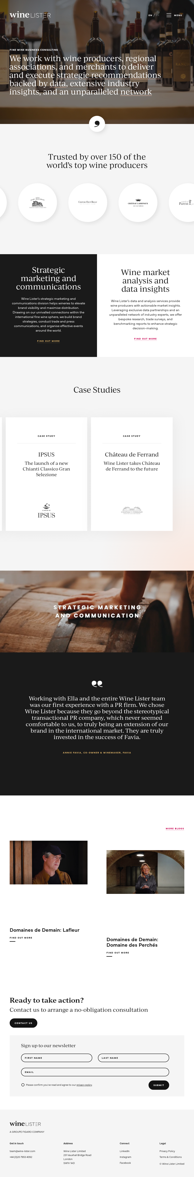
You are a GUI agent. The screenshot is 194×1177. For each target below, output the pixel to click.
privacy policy (84, 1084)
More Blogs (175, 828)
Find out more (48, 340)
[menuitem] (172, 1151)
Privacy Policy (167, 1151)
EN (150, 15)
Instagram (125, 1156)
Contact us (23, 1022)
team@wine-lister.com (22, 1151)
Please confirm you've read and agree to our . (59, 1084)
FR (158, 15)
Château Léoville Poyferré (132, 457)
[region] (97, 202)
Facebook (125, 1162)
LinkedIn (125, 1151)
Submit (158, 1085)
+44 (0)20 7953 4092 (21, 1156)
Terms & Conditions (171, 1156)
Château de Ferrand (46, 454)
